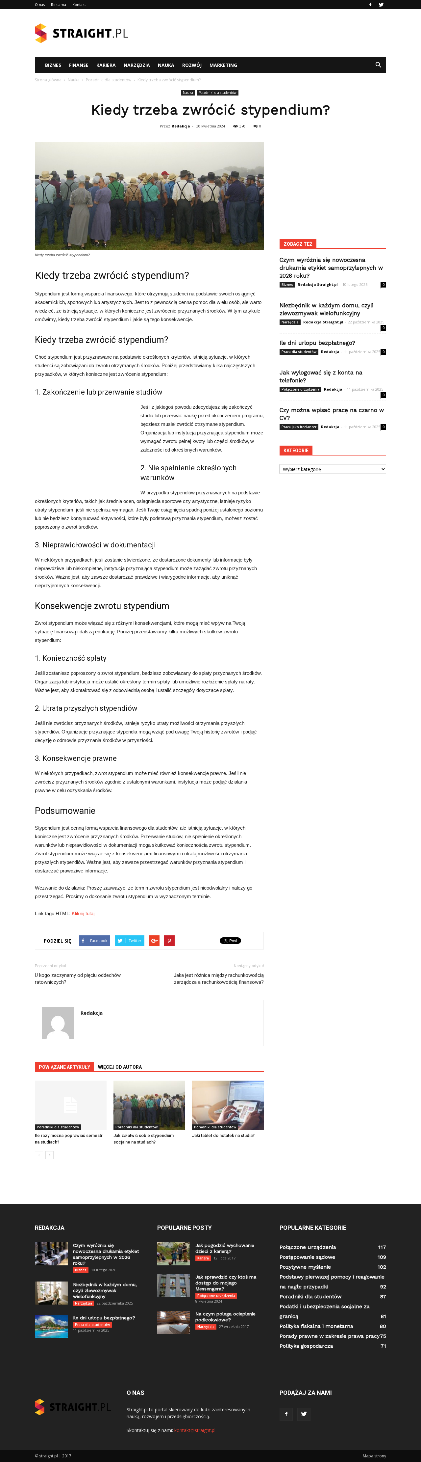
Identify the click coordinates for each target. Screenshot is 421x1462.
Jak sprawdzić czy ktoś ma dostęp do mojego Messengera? (225, 1282)
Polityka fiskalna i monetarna (316, 1326)
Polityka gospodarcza (306, 1346)
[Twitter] (381, 4)
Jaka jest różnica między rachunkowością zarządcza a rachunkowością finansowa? (219, 978)
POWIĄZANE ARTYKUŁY (64, 1067)
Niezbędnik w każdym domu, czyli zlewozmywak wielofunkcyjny (105, 1290)
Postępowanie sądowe (307, 1257)
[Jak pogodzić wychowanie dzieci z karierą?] (173, 1253)
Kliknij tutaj (83, 913)
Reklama (58, 4)
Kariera (106, 65)
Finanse (78, 65)
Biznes (53, 65)
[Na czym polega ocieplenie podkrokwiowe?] (173, 1322)
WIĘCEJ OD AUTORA (120, 1067)
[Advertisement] (266, 33)
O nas (40, 4)
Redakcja (181, 126)
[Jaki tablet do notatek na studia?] (228, 1105)
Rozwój (192, 65)
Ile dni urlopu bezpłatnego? (317, 343)
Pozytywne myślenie (305, 1267)
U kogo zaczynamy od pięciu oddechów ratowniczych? (78, 978)
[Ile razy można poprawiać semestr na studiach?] (71, 1105)
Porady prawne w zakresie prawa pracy (330, 1336)
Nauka (166, 65)
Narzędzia (137, 65)
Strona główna (48, 80)
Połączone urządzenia (300, 389)
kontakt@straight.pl (194, 1430)
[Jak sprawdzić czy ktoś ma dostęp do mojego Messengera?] (173, 1285)
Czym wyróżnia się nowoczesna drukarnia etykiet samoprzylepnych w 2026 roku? (331, 268)
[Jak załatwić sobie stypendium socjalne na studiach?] (149, 1105)
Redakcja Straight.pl (318, 284)
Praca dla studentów (299, 351)
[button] (378, 65)
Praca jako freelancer (299, 427)
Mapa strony (374, 1456)
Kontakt (79, 4)
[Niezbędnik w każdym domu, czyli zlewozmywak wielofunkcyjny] (51, 1293)
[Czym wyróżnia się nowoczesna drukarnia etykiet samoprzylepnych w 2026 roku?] (51, 1253)
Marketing (223, 65)
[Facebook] (370, 4)
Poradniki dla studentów (217, 92)
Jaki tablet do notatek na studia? (223, 1135)
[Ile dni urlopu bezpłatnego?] (51, 1326)
